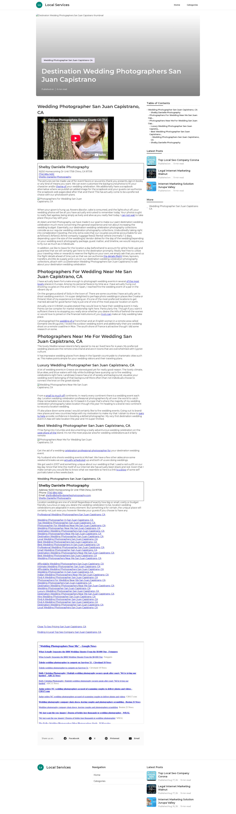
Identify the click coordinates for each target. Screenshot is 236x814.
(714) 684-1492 (46, 174)
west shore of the (46, 433)
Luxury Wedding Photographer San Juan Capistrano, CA (68, 591)
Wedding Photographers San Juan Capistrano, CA (64, 583)
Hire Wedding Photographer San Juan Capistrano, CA (66, 596)
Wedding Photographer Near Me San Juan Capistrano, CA (68, 528)
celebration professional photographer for (88, 450)
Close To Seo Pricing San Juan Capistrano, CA (61, 626)
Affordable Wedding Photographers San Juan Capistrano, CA (70, 563)
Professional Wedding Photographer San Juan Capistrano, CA (70, 547)
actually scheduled (74, 460)
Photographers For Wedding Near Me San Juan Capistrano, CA (71, 580)
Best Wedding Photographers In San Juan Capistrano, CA (68, 544)
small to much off (55, 395)
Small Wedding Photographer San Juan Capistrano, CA (67, 550)
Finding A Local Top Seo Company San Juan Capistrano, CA (69, 632)
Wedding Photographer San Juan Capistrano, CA (63, 588)
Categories (192, 5)
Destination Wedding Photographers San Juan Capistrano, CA (70, 531)
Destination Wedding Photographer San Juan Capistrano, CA (70, 536)
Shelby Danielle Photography (55, 177)
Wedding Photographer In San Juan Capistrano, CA (65, 520)
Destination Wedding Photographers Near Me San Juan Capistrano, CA (75, 553)
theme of (61, 186)
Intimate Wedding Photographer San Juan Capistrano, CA (68, 566)
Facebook (74, 738)
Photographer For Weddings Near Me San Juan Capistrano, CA (71, 525)
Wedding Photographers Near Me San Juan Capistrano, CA (69, 533)
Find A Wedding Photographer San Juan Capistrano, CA (67, 577)
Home (177, 5)
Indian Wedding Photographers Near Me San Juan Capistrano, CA (73, 574)
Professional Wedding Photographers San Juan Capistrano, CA (71, 514)
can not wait (128, 215)
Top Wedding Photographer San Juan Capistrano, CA (66, 522)
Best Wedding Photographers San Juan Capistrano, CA (67, 542)
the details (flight (113, 256)
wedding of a (67, 321)
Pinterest (114, 738)
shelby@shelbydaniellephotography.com (68, 495)
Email (137, 738)
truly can (106, 314)
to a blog (121, 469)
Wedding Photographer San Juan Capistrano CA (68, 60)
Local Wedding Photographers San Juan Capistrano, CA (67, 539)
